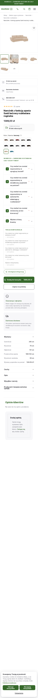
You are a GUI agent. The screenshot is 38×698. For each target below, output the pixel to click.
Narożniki (28, 15)
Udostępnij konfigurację (16, 272)
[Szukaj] (24, 9)
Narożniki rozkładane (10, 18)
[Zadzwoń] (18, 9)
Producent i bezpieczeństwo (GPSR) (15, 388)
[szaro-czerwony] (17, 140)
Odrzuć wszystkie (11, 687)
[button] (19, 169)
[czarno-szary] (28, 140)
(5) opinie (17, 106)
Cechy (6, 369)
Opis (6, 375)
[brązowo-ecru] (11, 140)
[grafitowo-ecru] (23, 140)
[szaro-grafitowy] (6, 145)
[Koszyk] (29, 9)
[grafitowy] (23, 145)
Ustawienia (19, 693)
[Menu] (34, 9)
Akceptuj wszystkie (27, 687)
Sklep (5, 15)
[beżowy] (6, 151)
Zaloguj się (21, 429)
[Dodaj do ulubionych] (34, 28)
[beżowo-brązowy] (6, 140)
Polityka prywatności (9, 683)
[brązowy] (28, 145)
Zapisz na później (19, 287)
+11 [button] (14, 69)
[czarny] (11, 145)
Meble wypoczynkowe (16, 15)
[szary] (17, 145)
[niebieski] (11, 151)
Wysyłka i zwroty (10, 381)
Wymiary (7, 337)
